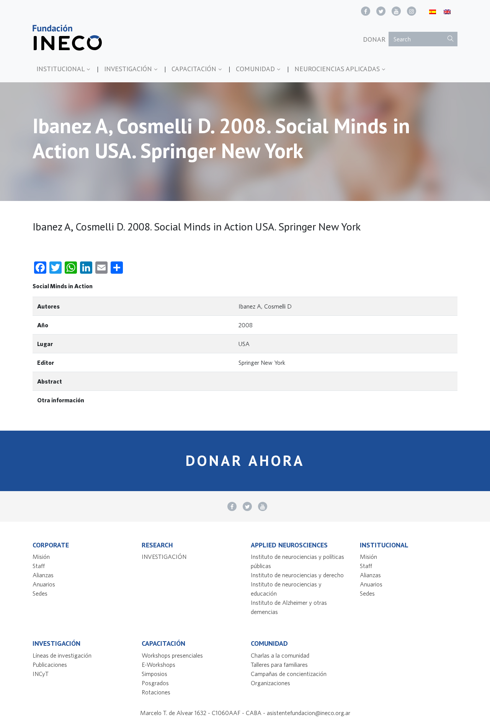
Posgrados (155, 682)
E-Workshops (158, 664)
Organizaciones (270, 682)
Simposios (154, 673)
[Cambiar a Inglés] (447, 11)
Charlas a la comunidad (280, 655)
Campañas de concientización (289, 673)
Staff (39, 565)
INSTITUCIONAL (61, 68)
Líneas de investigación (62, 655)
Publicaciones (50, 664)
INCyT (41, 673)
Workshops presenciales (172, 655)
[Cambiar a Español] (432, 11)
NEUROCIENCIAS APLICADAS (338, 68)
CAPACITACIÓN (195, 68)
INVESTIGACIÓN (129, 68)
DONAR (374, 39)
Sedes (40, 593)
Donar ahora (245, 460)
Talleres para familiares (279, 664)
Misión (41, 556)
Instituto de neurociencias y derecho (297, 575)
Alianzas (43, 575)
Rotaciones (156, 692)
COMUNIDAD (256, 68)
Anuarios (44, 584)
